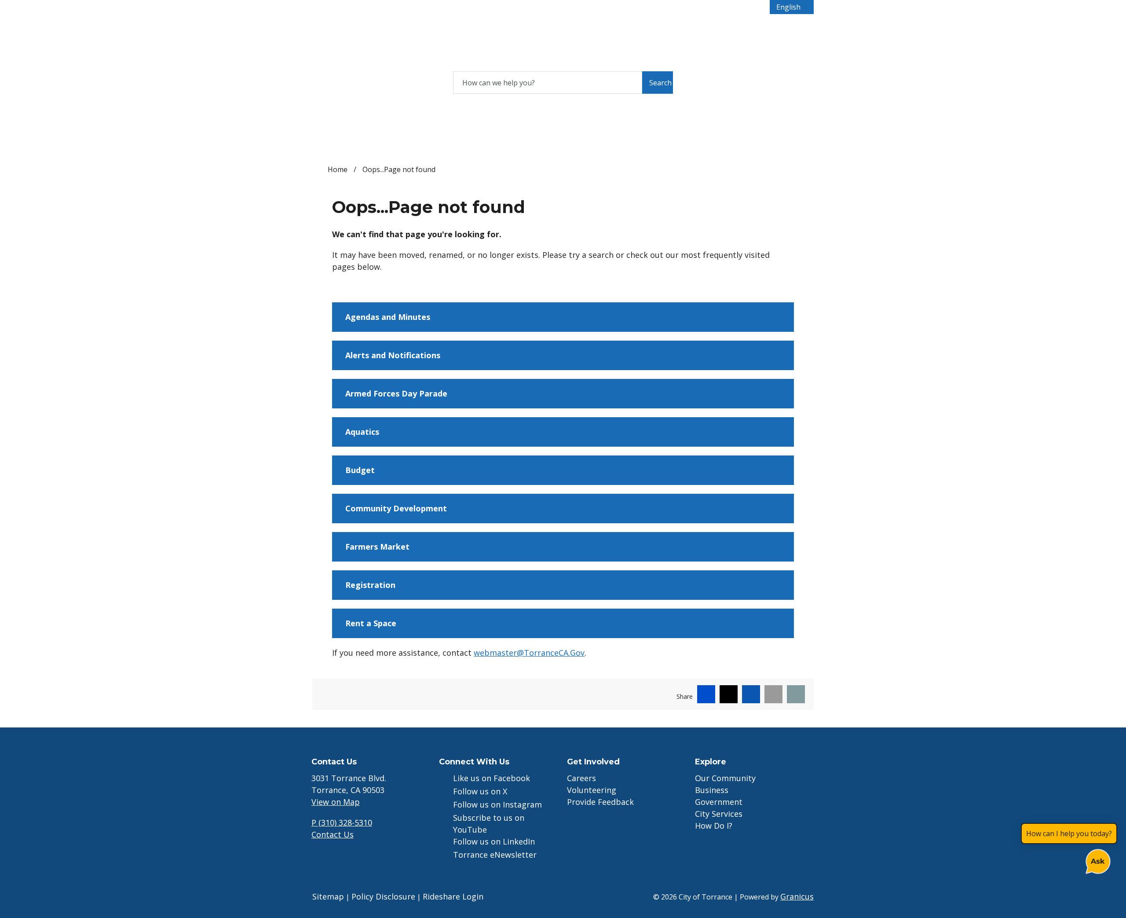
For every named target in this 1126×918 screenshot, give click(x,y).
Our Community (725, 778)
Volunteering (591, 790)
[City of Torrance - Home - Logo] (374, 40)
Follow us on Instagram (497, 804)
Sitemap (328, 896)
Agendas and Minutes (387, 317)
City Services (597, 29)
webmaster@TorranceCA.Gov (529, 652)
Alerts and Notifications (392, 355)
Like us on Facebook (491, 778)
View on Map (335, 802)
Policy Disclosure (383, 896)
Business (501, 29)
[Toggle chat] (1096, 860)
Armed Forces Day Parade (396, 393)
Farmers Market (377, 546)
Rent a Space (370, 623)
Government (549, 29)
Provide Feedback (600, 802)
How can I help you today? (1069, 833)
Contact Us (332, 834)
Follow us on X (480, 791)
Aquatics (362, 431)
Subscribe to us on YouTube (488, 823)
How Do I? (645, 29)
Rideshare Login (453, 896)
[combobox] (792, 7)
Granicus (797, 896)
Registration (370, 585)
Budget (360, 470)
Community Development (396, 508)
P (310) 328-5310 (341, 822)
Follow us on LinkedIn (494, 841)
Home (337, 169)
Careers (581, 778)
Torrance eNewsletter (495, 854)
